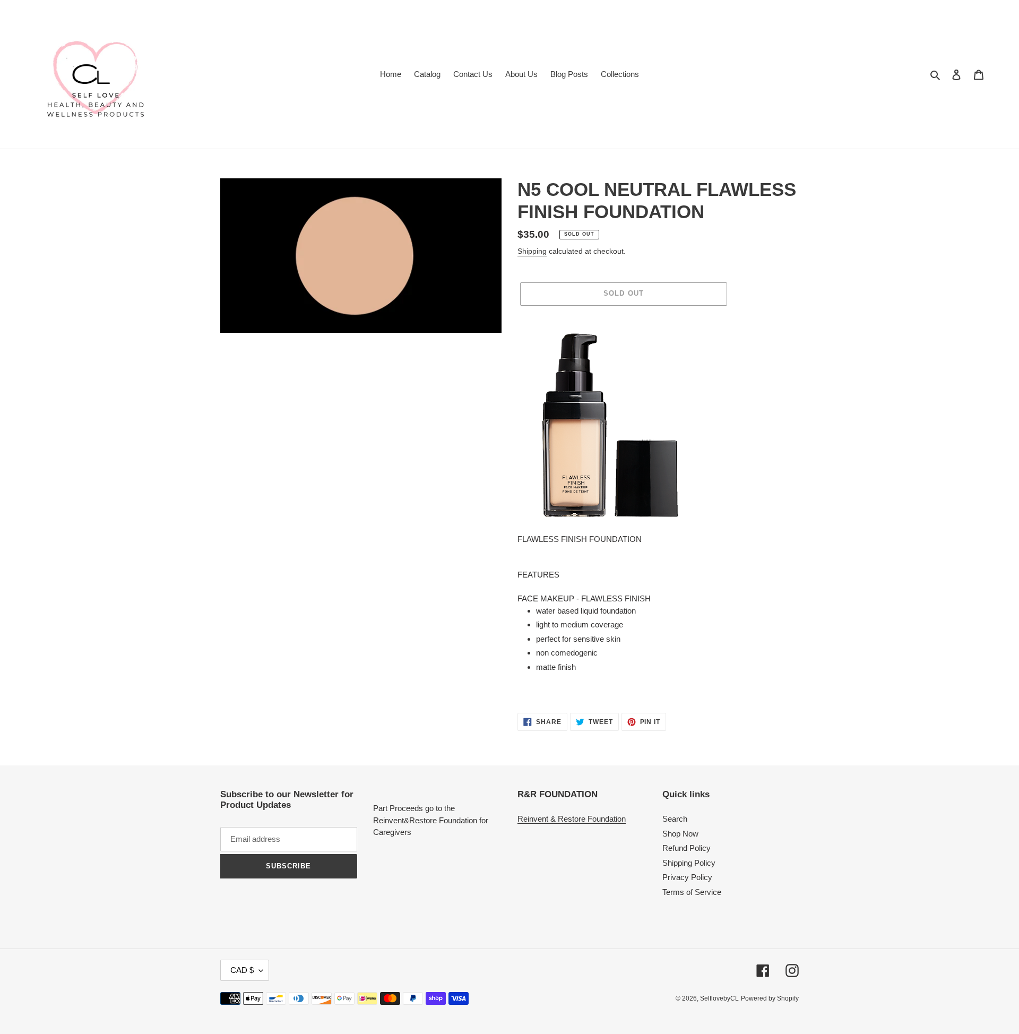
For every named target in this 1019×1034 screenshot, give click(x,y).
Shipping (532, 251)
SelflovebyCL (719, 998)
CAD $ (242, 970)
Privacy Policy (687, 877)
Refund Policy (686, 847)
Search (674, 818)
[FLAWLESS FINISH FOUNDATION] (610, 425)
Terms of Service (691, 892)
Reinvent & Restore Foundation (571, 818)
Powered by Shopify (770, 998)
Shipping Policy (688, 862)
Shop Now (680, 833)
